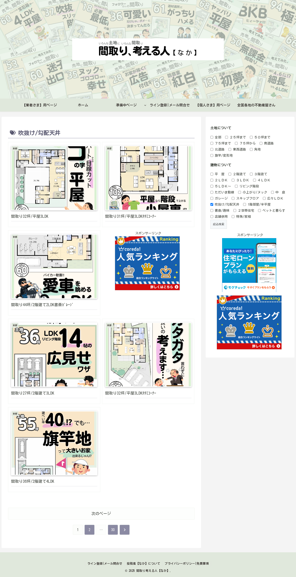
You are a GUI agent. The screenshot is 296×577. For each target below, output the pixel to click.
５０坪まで (262, 137)
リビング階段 (249, 186)
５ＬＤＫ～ (223, 186)
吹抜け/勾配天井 (227, 204)
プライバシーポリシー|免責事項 (187, 563)
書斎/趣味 (222, 210)
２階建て (239, 174)
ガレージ (221, 198)
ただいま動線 (224, 192)
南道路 (269, 143)
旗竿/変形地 (224, 155)
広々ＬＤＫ (275, 198)
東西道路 (239, 149)
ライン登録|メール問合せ (104, 563)
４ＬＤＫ (263, 180)
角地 (257, 149)
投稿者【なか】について (143, 563)
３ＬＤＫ (242, 180)
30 (113, 529)
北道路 (219, 149)
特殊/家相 (243, 216)
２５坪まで (238, 137)
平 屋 (219, 174)
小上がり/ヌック (255, 192)
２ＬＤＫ (221, 180)
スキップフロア (247, 198)
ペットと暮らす (273, 210)
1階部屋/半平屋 (259, 204)
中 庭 (280, 192)
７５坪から (247, 143)
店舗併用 (221, 216)
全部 (218, 137)
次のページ (101, 513)
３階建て (260, 174)
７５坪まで (223, 143)
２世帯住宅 (246, 210)
